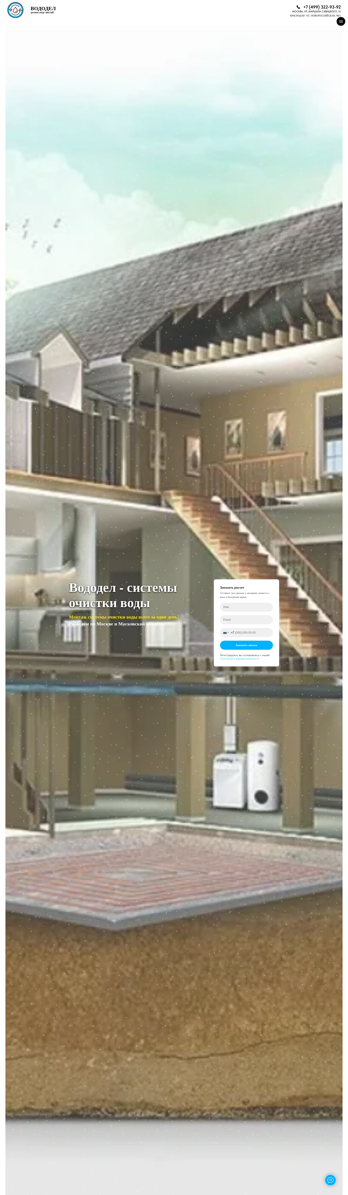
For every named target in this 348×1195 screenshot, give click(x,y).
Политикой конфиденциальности (239, 658)
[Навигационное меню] (341, 21)
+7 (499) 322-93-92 (322, 7)
